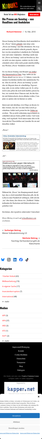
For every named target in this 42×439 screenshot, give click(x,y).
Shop (21, 366)
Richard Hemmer (14, 32)
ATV (5, 331)
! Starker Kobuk (10, 276)
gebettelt (19, 44)
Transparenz (21, 362)
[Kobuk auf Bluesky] (3, 259)
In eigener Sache (11, 286)
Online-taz (34, 110)
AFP (5, 315)
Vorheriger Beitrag (12, 230)
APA (5, 320)
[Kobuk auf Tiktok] (27, 259)
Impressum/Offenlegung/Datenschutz (30, 433)
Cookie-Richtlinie (21, 354)
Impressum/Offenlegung (21, 347)
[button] (39, 396)
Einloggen (21, 370)
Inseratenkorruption (12, 291)
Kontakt (21, 351)
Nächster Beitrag (30, 238)
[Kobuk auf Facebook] (21, 259)
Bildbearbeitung (10, 281)
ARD (5, 325)
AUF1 (5, 336)
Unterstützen (34, 14)
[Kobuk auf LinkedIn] (15, 259)
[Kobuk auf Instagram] (9, 259)
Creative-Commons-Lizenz (30, 376)
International (9, 296)
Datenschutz (21, 358)
